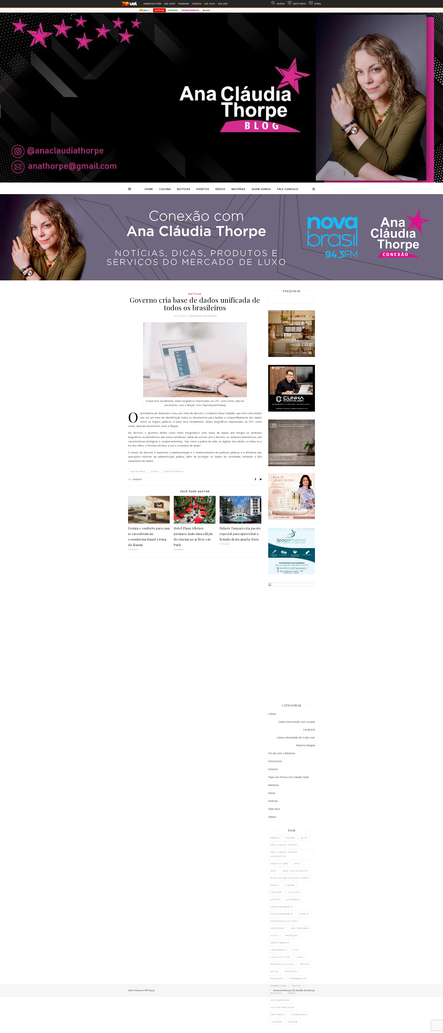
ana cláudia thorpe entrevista (284, 854)
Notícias (183, 189)
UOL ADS (223, 3)
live (296, 949)
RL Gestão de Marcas (304, 990)
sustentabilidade (283, 1007)
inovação (291, 935)
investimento (280, 942)
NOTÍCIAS (159, 10)
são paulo (278, 1014)
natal (275, 971)
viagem (293, 1021)
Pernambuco (298, 978)
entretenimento (282, 914)
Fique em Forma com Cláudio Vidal (288, 777)
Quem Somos (261, 189)
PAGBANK (183, 3)
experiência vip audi (284, 921)
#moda (275, 837)
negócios (291, 971)
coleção (276, 892)
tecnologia (299, 1014)
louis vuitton (280, 957)
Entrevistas (275, 761)
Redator (137, 479)
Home (149, 189)
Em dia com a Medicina (281, 753)
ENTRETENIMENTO (190, 10)
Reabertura (278, 985)
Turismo (276, 1021)
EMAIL (317, 3)
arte (297, 863)
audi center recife (295, 870)
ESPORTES (173, 10)
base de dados (137, 471)
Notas (271, 793)
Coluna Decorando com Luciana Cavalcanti (296, 725)
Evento (304, 914)
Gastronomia (300, 928)
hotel (275, 935)
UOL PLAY (209, 3)
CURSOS (196, 3)
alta (304, 837)
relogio (276, 993)
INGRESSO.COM (152, 3)
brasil (275, 885)
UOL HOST (169, 3)
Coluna (165, 189)
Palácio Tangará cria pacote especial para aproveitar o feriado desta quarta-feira (240, 533)
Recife (297, 985)
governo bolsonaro (173, 471)
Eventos (202, 189)
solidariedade (280, 1000)
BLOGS (206, 10)
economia (292, 899)
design (275, 899)
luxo (300, 957)
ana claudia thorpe (284, 845)
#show (290, 837)
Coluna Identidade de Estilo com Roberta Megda (296, 741)
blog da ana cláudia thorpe (290, 878)
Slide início (274, 809)
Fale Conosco (287, 189)
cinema (290, 885)
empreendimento (282, 906)
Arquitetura (279, 863)
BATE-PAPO (299, 3)
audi (274, 870)
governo (155, 471)
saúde (292, 993)
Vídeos (220, 189)
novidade (277, 978)
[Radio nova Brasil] (221, 279)
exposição (277, 928)
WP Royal (149, 990)
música (305, 964)
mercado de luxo (282, 964)
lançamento (279, 949)
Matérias (238, 189)
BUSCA (281, 3)
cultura (294, 892)
